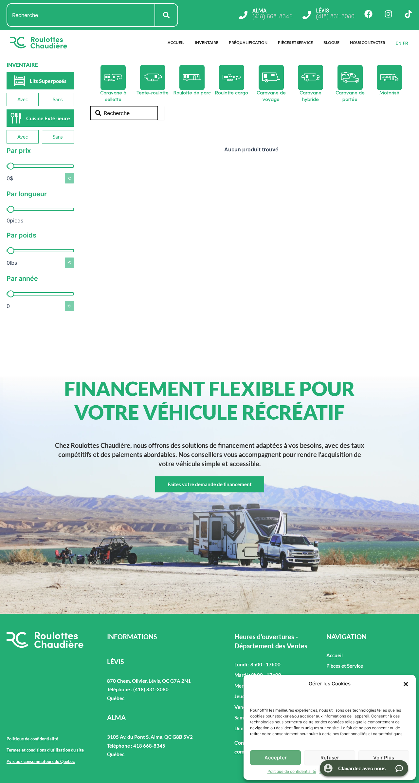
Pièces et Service (295, 42)
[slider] (10, 166)
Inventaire (206, 42)
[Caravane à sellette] (113, 77)
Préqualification (248, 42)
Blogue (331, 42)
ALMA (259, 11)
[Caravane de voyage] (271, 77)
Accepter (275, 757)
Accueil (176, 42)
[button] (406, 684)
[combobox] (81, 15)
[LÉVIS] (306, 15)
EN (398, 43)
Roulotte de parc (192, 93)
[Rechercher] (166, 15)
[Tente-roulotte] (152, 77)
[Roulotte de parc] (192, 77)
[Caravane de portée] (350, 77)
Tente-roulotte (153, 93)
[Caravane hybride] (310, 77)
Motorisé (389, 93)
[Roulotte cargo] (231, 77)
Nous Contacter (367, 42)
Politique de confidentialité (291, 771)
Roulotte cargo (231, 93)
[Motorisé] (389, 77)
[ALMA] (243, 15)
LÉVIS (322, 11)
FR (405, 43)
